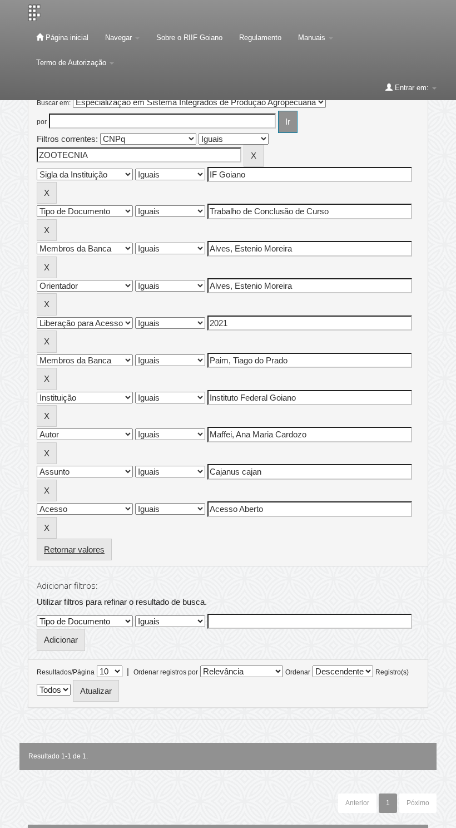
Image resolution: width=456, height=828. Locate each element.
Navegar (119, 37)
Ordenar (297, 672)
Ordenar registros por (165, 672)
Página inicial (65, 37)
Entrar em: (412, 87)
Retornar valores (74, 549)
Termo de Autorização (72, 62)
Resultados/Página (66, 672)
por (42, 122)
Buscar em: (54, 103)
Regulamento (260, 37)
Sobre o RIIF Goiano (189, 37)
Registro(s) (392, 672)
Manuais (313, 37)
